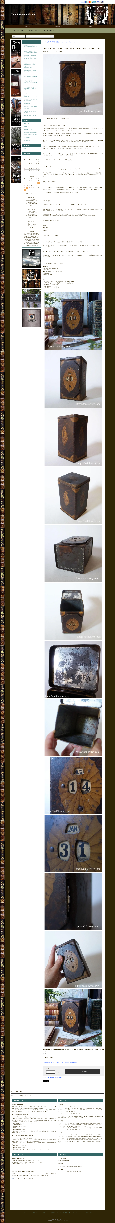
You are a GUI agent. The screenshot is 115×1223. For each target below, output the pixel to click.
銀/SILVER (26, 126)
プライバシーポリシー (80, 1213)
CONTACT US (58, 26)
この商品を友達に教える (48, 1062)
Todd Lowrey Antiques (23, 14)
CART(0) (89, 26)
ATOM (90, 1213)
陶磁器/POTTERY (28, 129)
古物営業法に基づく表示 (68, 1213)
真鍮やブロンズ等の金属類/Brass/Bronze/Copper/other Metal (61, 43)
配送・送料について (37, 1213)
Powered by (49, 1220)
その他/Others (27, 140)
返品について (46, 1077)
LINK (25, 148)
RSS (87, 1213)
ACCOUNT (28, 26)
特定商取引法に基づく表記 (56, 1077)
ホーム (44, 41)
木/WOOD (26, 123)
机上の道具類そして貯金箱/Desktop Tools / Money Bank (60, 41)
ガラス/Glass (27, 137)
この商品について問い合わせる (62, 1062)
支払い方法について (27, 1213)
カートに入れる (83, 1071)
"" (19, 30)
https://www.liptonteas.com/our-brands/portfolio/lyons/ (56, 182)
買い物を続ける (73, 1062)
